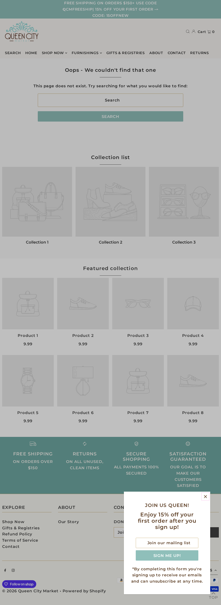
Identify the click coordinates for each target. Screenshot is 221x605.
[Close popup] (205, 496)
